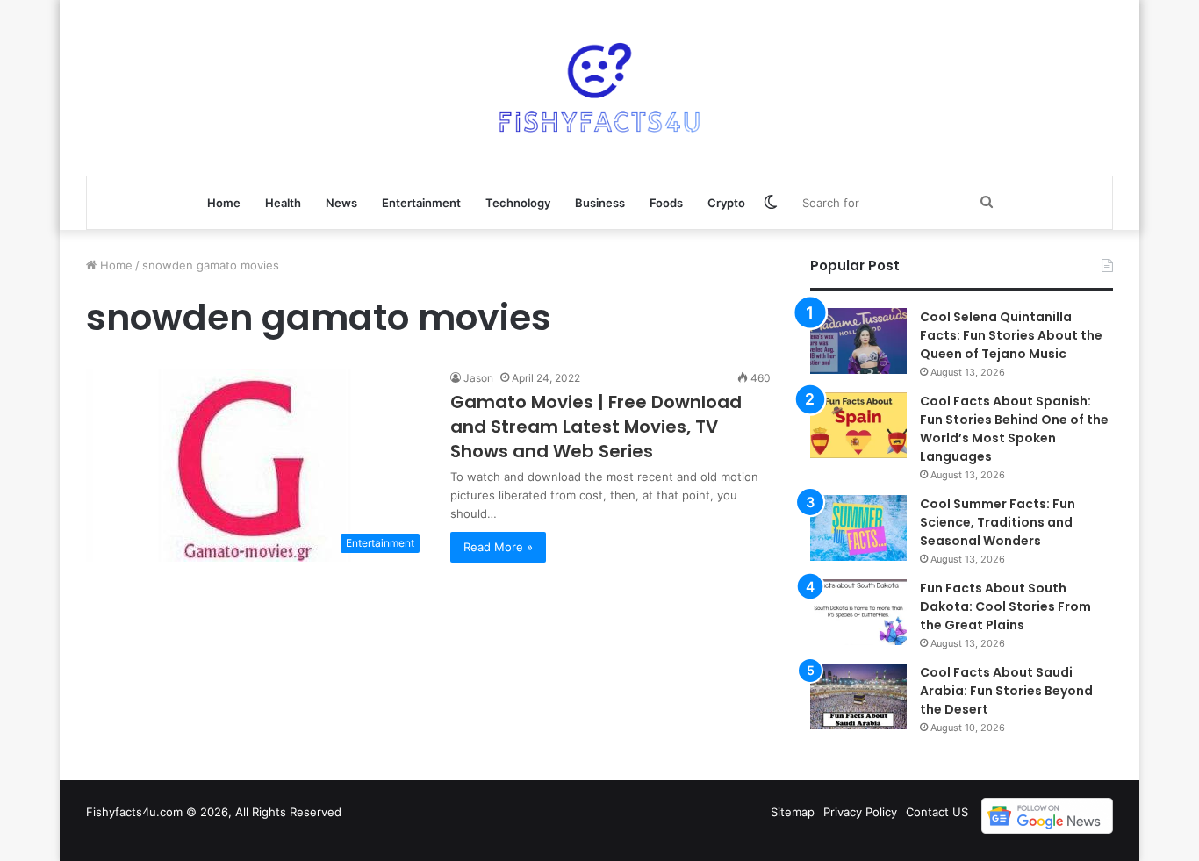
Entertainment (421, 203)
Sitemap (793, 812)
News (341, 203)
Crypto (726, 203)
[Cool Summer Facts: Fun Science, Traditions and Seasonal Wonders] (858, 528)
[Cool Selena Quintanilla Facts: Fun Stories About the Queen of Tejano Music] (858, 341)
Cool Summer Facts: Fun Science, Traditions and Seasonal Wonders (997, 522)
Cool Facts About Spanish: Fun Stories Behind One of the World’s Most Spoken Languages (1014, 428)
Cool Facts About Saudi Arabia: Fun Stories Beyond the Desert (1006, 691)
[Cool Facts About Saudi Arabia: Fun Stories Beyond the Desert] (858, 696)
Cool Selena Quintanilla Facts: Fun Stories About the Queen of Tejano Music (1011, 335)
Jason (478, 377)
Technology (517, 203)
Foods (666, 203)
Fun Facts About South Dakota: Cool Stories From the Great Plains (1005, 606)
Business (600, 203)
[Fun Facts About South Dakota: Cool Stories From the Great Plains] (858, 612)
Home (224, 203)
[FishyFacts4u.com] (599, 87)
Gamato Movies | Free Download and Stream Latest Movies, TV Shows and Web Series (596, 426)
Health (283, 203)
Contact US (937, 812)
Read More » (498, 547)
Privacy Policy (860, 812)
